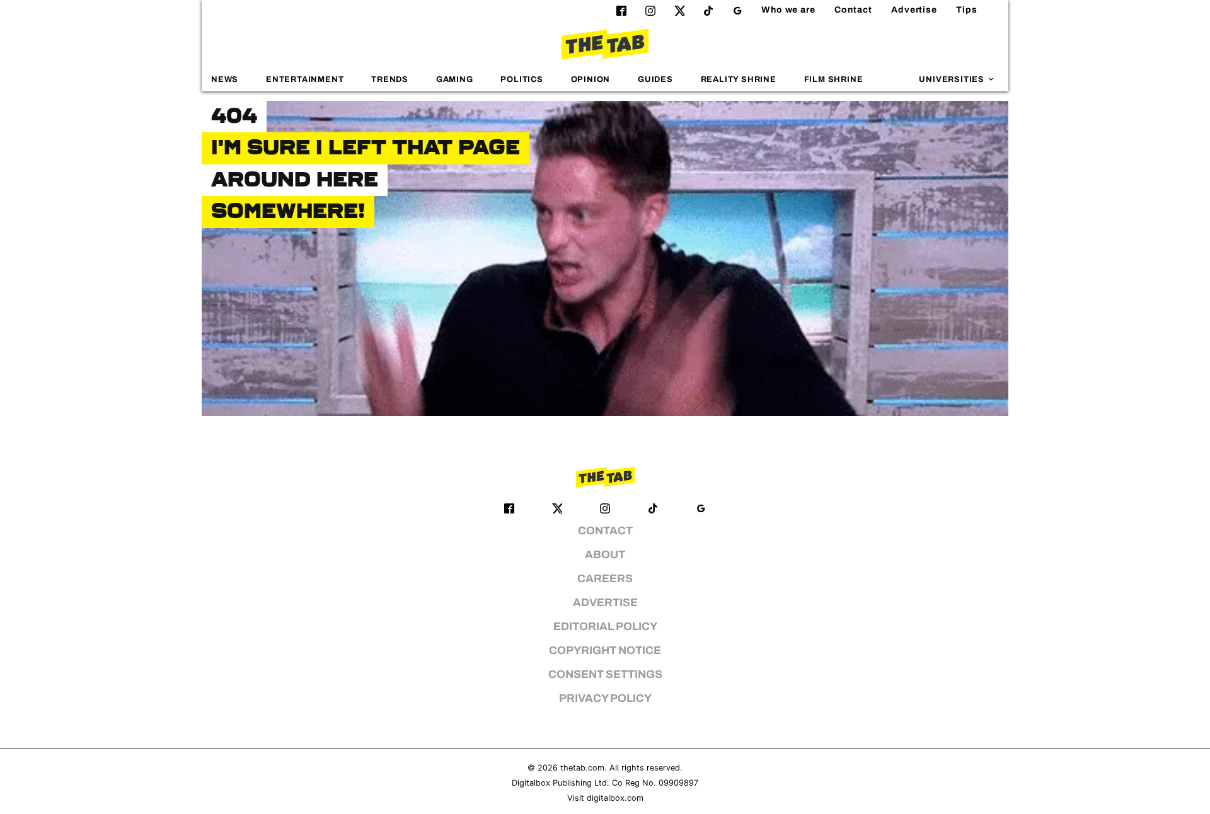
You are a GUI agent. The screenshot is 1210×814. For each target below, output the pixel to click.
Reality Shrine (738, 79)
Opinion (591, 79)
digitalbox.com (615, 798)
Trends (389, 79)
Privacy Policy (605, 698)
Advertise (914, 9)
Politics (521, 79)
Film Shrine (833, 79)
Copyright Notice (605, 650)
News (224, 79)
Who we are (788, 9)
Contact (853, 9)
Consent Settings (605, 674)
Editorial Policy (605, 627)
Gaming (454, 79)
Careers (605, 579)
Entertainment (305, 79)
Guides (655, 79)
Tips (966, 9)
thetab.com (582, 767)
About (605, 555)
